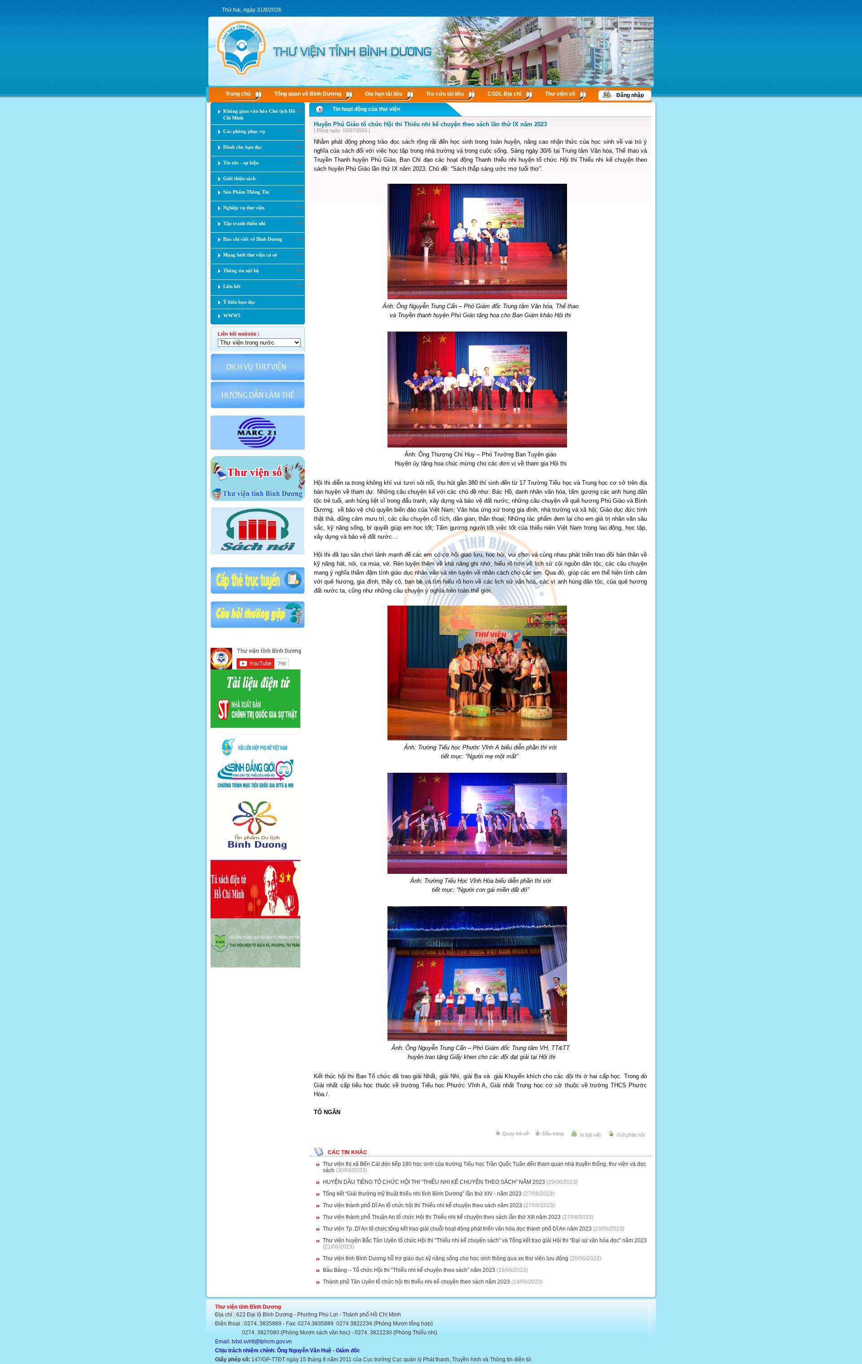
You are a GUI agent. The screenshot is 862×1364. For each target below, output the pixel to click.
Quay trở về (515, 1133)
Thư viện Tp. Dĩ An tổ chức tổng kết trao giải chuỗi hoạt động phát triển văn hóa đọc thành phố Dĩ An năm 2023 (457, 1229)
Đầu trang (553, 1133)
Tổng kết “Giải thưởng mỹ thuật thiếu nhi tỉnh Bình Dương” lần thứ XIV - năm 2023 (422, 1194)
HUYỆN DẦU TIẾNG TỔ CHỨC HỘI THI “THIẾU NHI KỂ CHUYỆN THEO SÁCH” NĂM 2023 (434, 1182)
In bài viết (590, 1135)
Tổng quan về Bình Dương (307, 94)
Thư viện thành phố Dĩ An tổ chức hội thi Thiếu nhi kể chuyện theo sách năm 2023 (422, 1205)
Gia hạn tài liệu (383, 94)
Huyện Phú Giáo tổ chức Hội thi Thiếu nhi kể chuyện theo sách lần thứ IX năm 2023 (430, 124)
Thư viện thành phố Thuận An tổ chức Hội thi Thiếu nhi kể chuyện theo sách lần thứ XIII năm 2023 (442, 1217)
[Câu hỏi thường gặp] (258, 627)
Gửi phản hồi (631, 1135)
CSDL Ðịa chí (504, 94)
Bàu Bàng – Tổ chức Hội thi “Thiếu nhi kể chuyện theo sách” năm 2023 (409, 1270)
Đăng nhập (630, 95)
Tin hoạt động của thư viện (366, 109)
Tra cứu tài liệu (445, 94)
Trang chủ (238, 94)
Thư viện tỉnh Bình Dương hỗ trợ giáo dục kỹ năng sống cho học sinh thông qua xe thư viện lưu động (445, 1258)
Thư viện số (560, 94)
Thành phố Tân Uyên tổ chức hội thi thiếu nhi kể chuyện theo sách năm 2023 (416, 1282)
